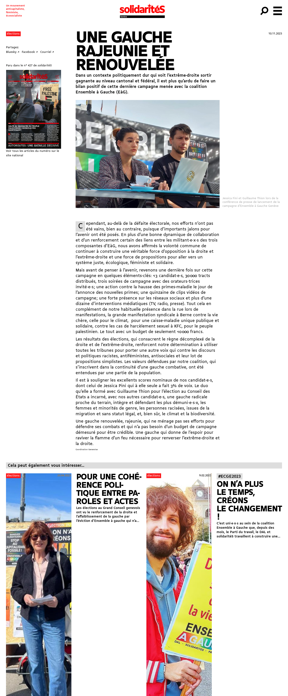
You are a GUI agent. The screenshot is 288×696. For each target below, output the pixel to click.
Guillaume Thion (133, 391)
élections (13, 33)
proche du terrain (93, 403)
